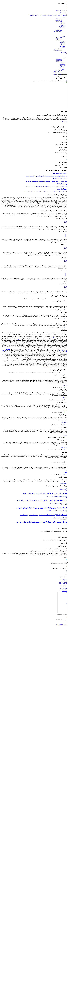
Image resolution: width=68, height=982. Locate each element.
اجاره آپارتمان (62, 26)
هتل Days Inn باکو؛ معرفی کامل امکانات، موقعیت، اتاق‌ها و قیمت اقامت (43, 515)
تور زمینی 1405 (59, 20)
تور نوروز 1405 (59, 21)
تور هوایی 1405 (59, 18)
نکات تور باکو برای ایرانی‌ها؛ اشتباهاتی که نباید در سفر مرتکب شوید (45, 493)
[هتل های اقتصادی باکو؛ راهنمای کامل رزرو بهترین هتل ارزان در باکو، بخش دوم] (56, 503)
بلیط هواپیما (62, 23)
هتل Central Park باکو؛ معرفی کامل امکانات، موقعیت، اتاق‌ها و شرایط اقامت (41, 500)
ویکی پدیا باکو (46, 366)
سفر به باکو (62, 27)
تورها (64, 17)
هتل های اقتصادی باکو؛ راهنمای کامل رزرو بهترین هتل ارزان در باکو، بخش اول (41, 522)
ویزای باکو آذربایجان (63, 583)
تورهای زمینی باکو (63, 589)
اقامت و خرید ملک (63, 588)
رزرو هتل (63, 22)
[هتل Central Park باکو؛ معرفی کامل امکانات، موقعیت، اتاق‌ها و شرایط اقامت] (56, 496)
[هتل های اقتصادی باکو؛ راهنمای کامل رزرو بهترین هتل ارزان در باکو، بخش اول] (60, 517)
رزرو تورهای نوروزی (63, 582)
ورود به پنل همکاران (63, 12)
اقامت (63, 28)
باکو (66, 490)
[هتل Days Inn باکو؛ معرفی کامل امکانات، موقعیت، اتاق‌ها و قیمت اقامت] (56, 510)
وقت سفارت (64, 591)
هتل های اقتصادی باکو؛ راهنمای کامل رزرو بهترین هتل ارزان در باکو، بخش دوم (41, 508)
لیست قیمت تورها (63, 579)
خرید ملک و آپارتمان (58, 31)
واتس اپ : (61, 10)
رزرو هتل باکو (64, 580)
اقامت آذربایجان (58, 30)
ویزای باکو (62, 25)
